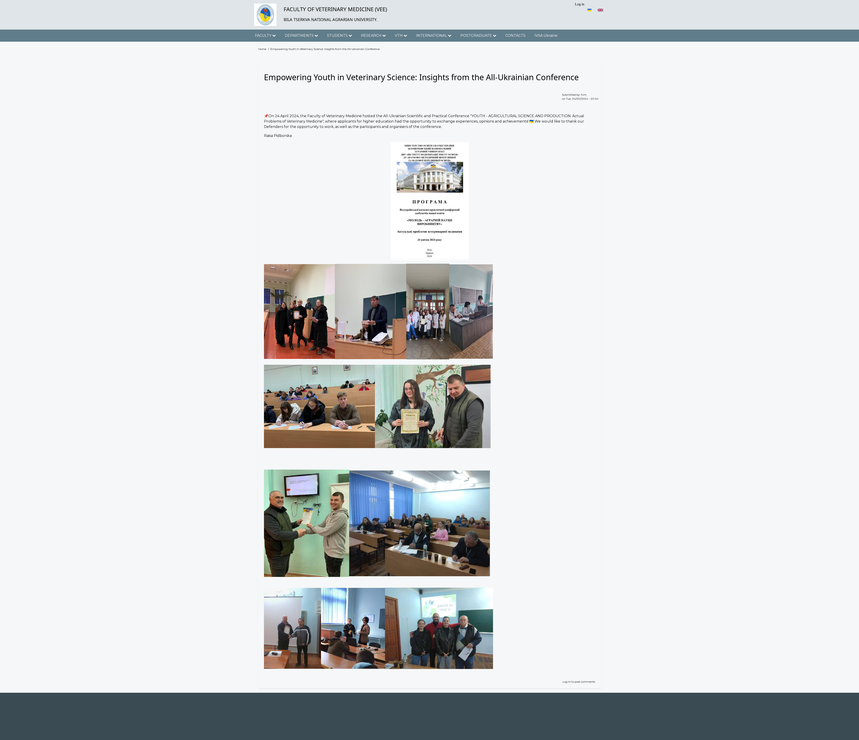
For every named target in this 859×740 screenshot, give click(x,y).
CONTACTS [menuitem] (515, 35)
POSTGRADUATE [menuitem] (476, 35)
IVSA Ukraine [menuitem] (545, 35)
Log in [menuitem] (579, 4)
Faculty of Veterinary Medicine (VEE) (335, 9)
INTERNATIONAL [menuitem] (432, 35)
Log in (567, 681)
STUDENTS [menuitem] (338, 35)
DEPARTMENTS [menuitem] (300, 35)
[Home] (265, 15)
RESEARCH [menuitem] (371, 35)
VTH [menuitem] (399, 35)
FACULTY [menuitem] (263, 35)
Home (262, 49)
